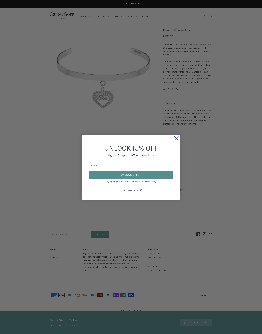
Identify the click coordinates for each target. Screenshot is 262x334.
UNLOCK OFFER (131, 174)
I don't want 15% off (131, 190)
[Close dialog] (176, 138)
